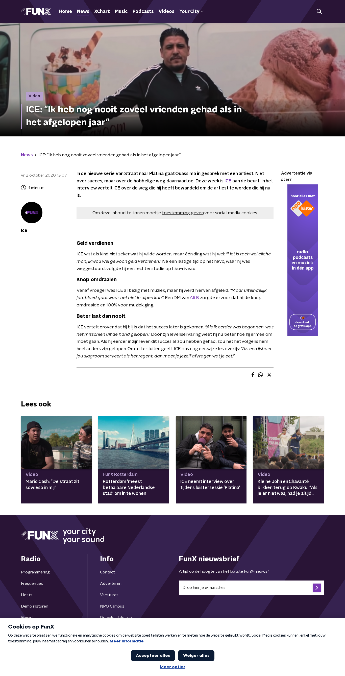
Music (121, 11)
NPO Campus (112, 606)
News (83, 11)
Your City (189, 11)
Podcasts (143, 11)
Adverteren (110, 584)
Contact (107, 572)
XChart (102, 11)
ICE (228, 181)
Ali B (194, 298)
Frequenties (32, 584)
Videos (166, 11)
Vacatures (109, 595)
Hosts (26, 595)
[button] (319, 11)
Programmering (35, 572)
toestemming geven (183, 213)
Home (65, 11)
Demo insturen (34, 606)
